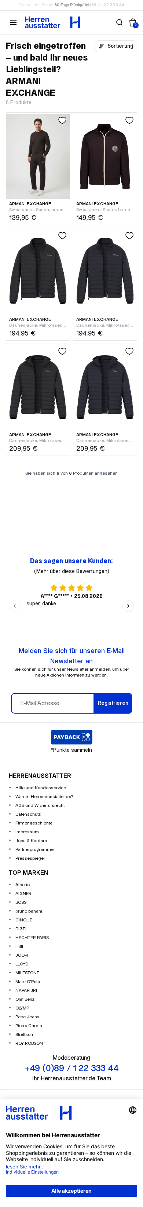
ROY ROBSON (29, 1043)
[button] (119, 22)
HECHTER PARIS (32, 938)
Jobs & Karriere (31, 841)
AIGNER (23, 894)
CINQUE (23, 920)
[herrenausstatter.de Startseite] (52, 22)
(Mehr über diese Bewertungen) (71, 571)
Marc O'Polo (27, 982)
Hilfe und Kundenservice (40, 788)
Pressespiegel (30, 858)
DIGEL (21, 929)
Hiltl (19, 947)
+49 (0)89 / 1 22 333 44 (101, 5)
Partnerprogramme (34, 850)
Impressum (27, 832)
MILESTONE (27, 973)
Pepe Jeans (27, 1017)
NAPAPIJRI (26, 991)
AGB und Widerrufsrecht (40, 806)
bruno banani (28, 911)
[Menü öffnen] (13, 22)
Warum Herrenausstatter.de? (44, 797)
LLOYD (21, 964)
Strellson (24, 1035)
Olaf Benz (24, 999)
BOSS (20, 902)
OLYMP (22, 1008)
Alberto (22, 885)
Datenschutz (28, 814)
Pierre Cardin (28, 1026)
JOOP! (21, 955)
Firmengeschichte (33, 823)
